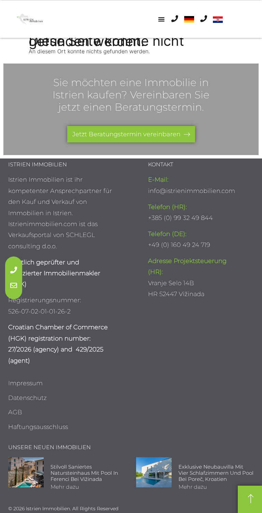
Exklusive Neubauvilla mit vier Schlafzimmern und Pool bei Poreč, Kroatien (215, 472)
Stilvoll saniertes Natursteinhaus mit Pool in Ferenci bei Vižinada (84, 472)
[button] (161, 19)
